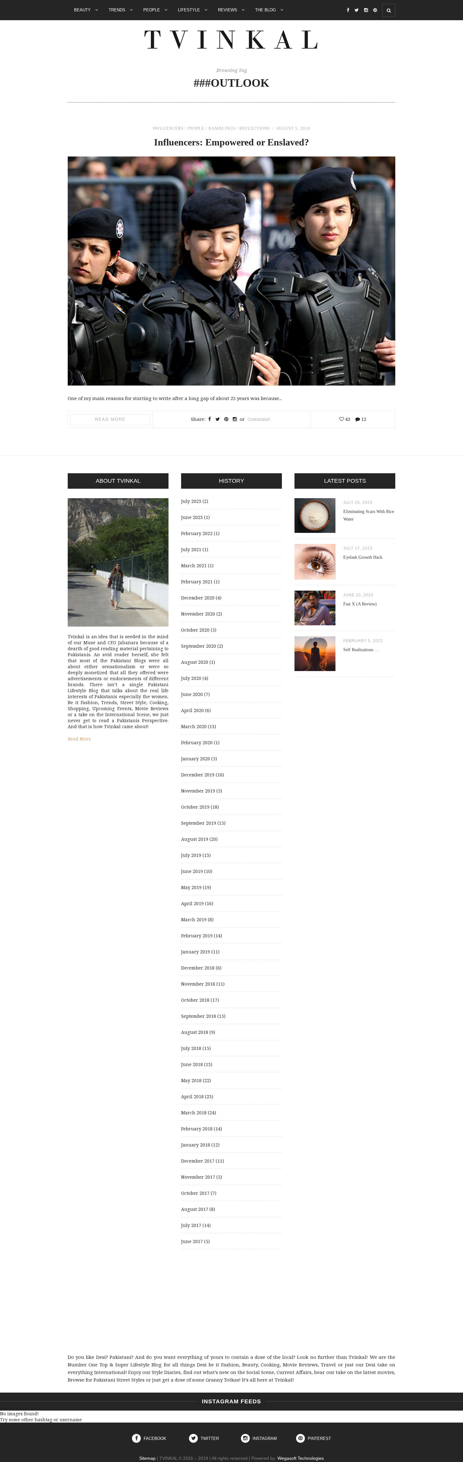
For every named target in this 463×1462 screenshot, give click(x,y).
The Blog (266, 10)
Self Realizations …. (361, 649)
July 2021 (191, 549)
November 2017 (198, 1177)
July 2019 (191, 855)
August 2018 (194, 1032)
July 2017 (191, 1225)
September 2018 (198, 1016)
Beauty (83, 10)
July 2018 (191, 1048)
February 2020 (197, 743)
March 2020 (194, 726)
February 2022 (197, 533)
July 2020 (191, 678)
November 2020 (198, 614)
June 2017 (192, 1241)
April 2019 (192, 903)
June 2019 (192, 871)
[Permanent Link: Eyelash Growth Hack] (314, 578)
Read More (110, 419)
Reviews (228, 10)
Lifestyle (189, 10)
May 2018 (191, 1080)
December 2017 (197, 1161)
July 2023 (191, 501)
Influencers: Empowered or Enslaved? (231, 142)
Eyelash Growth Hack (362, 557)
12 (363, 419)
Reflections (254, 128)
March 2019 (194, 920)
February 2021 (197, 582)
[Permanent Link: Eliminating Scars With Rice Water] (314, 531)
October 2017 (195, 1193)
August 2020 (194, 662)
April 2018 (192, 1096)
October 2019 (195, 807)
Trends (118, 10)
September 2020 (198, 646)
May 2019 (191, 887)
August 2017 (194, 1209)
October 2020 (195, 630)
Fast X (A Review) (360, 604)
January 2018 (195, 1145)
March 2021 (194, 566)
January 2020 (195, 759)
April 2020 (192, 710)
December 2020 (197, 598)
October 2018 (195, 1000)
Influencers (168, 128)
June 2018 (192, 1064)
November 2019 (198, 791)
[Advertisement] (231, 1301)
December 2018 (197, 968)
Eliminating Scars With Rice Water (368, 515)
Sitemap (147, 1458)
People (152, 10)
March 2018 (194, 1113)
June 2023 (192, 517)
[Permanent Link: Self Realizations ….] (314, 669)
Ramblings (222, 128)
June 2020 (192, 694)
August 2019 (194, 839)
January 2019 (195, 952)
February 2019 (197, 936)
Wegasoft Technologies (300, 1458)
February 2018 (197, 1129)
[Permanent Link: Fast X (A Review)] (314, 624)
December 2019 (197, 775)
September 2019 (198, 823)
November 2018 (198, 984)
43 (347, 419)
